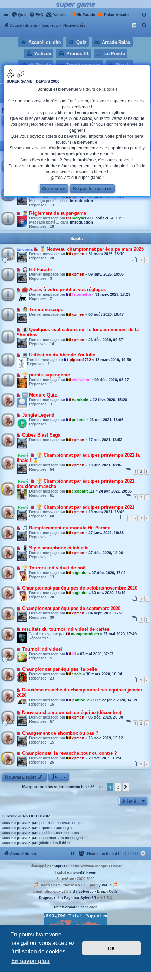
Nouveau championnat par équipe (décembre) (71, 712)
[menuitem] (19, 15)
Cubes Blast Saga (41, 435)
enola (77, 674)
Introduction (81, 201)
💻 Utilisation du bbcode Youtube (58, 355)
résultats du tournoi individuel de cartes (65, 629)
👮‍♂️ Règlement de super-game (54, 213)
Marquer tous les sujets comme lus (54, 787)
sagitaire (79, 573)
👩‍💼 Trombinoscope (42, 309)
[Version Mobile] (135, 25)
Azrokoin (80, 400)
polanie (78, 420)
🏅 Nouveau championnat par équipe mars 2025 (92, 249)
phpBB (59, 866)
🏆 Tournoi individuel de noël (54, 568)
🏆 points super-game (46, 375)
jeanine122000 (85, 700)
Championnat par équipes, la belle (59, 669)
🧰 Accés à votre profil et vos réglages (64, 289)
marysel (79, 218)
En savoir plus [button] (30, 961)
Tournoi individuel (42, 649)
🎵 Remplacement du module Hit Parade (66, 527)
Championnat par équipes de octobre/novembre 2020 (79, 588)
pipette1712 (80, 360)
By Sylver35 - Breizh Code (95, 891)
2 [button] (118, 787)
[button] (125, 787)
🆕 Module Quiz (39, 395)
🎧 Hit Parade (37, 269)
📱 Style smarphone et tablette (55, 548)
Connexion (53, 188)
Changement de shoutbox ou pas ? (60, 733)
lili (74, 654)
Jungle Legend (38, 415)
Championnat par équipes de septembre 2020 (71, 608)
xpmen (78, 254)
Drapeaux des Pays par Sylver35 (67, 898)
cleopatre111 (83, 491)
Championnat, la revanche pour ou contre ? (69, 753)
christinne (81, 380)
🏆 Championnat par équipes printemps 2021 (85, 507)
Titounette (81, 294)
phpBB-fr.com (84, 872)
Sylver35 (104, 885)
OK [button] (111, 948)
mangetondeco (85, 634)
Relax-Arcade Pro (69, 907)
